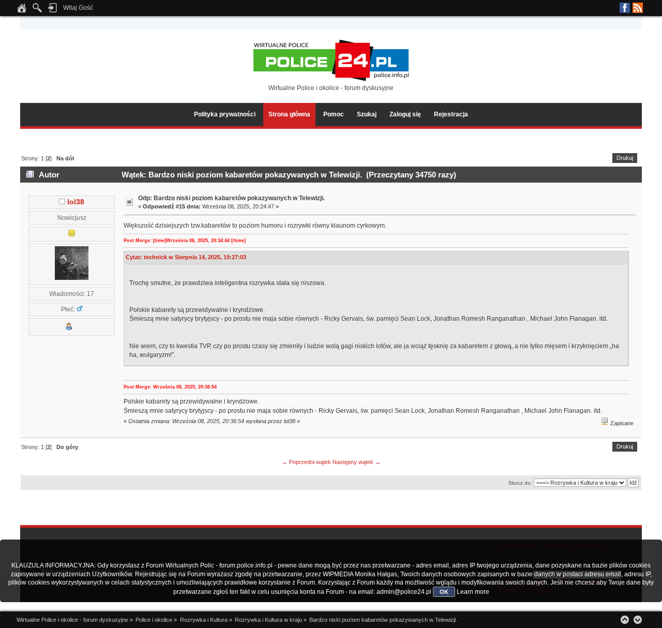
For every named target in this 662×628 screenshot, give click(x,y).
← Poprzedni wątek (306, 462)
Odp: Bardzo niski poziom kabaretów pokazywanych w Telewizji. (231, 198)
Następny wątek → (357, 462)
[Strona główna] (22, 10)
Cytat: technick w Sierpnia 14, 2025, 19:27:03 (186, 257)
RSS (638, 8)
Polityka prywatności (224, 114)
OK (444, 592)
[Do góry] (625, 620)
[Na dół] (638, 620)
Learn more (473, 591)
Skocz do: (520, 483)
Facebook (625, 8)
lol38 (75, 202)
